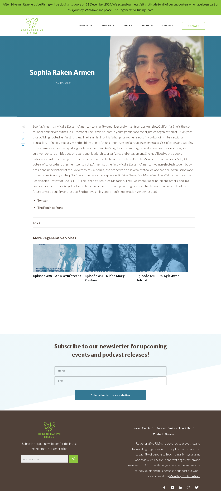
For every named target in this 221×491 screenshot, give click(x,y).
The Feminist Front (50, 207)
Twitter (42, 200)
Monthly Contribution (184, 476)
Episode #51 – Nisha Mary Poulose (110, 265)
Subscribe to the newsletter (110, 395)
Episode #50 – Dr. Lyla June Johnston (162, 265)
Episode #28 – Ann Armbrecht (59, 265)
